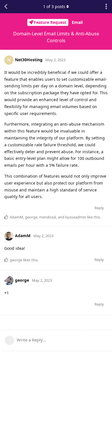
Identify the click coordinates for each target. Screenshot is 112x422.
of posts (54, 6)
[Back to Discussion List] (5, 6)
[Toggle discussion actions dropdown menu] (106, 6)
